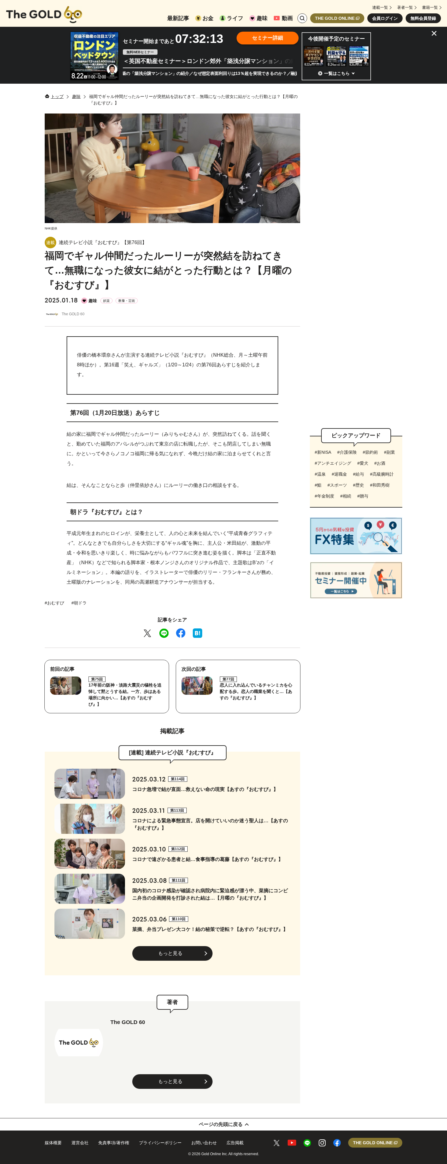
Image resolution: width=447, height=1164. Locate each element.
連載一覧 (380, 7)
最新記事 (178, 18)
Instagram (322, 1143)
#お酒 (379, 463)
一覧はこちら (337, 73)
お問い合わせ (204, 1142)
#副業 (389, 452)
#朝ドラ (79, 602)
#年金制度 (324, 496)
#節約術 (370, 452)
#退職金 (339, 474)
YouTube (292, 1143)
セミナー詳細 (267, 38)
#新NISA (323, 452)
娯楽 (106, 300)
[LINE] (164, 633)
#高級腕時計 (382, 474)
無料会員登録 (423, 18)
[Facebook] (180, 633)
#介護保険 (347, 452)
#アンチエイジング (333, 463)
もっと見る (170, 953)
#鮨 (318, 485)
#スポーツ (337, 485)
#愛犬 (362, 463)
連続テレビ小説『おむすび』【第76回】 (103, 242)
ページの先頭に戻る (221, 1124)
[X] (147, 633)
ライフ (235, 18)
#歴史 (358, 485)
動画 (287, 18)
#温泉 (320, 474)
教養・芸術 (126, 300)
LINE (307, 1143)
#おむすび (54, 602)
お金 (208, 18)
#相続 (345, 496)
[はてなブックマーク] (197, 633)
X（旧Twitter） (276, 1143)
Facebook (337, 1143)
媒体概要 (53, 1142)
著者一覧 (405, 7)
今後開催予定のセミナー (336, 38)
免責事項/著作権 (113, 1142)
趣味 (262, 18)
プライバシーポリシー (160, 1142)
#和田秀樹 (380, 485)
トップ (57, 96)
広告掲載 (235, 1142)
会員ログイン (385, 18)
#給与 (358, 474)
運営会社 (79, 1142)
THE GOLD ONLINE (335, 18)
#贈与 (362, 496)
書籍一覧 (430, 7)
